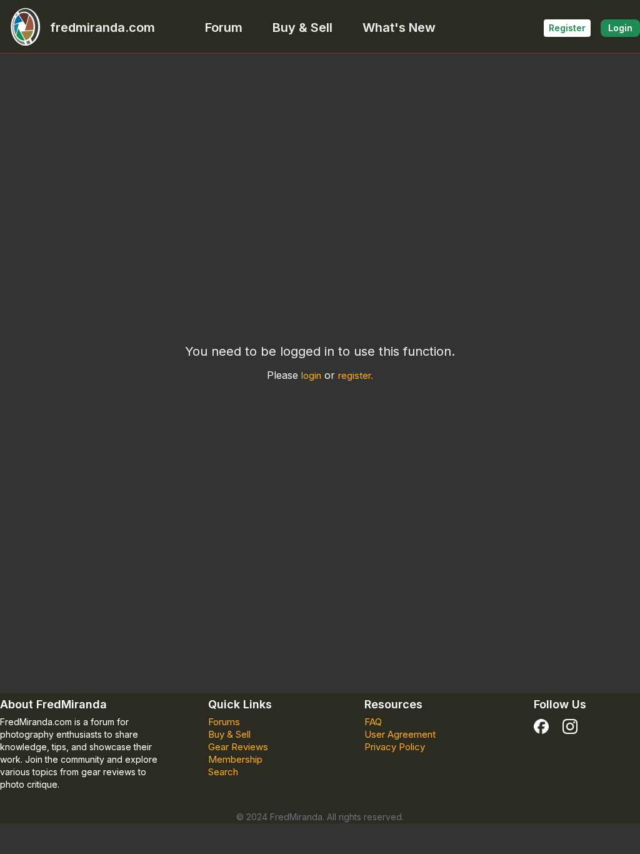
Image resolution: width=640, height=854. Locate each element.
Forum (223, 27)
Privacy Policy (394, 747)
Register (567, 28)
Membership (235, 759)
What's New (399, 27)
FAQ (373, 722)
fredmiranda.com (102, 27)
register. (355, 375)
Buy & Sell (302, 27)
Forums (224, 722)
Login (620, 28)
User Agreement (400, 734)
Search (223, 772)
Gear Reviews (238, 747)
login (311, 375)
